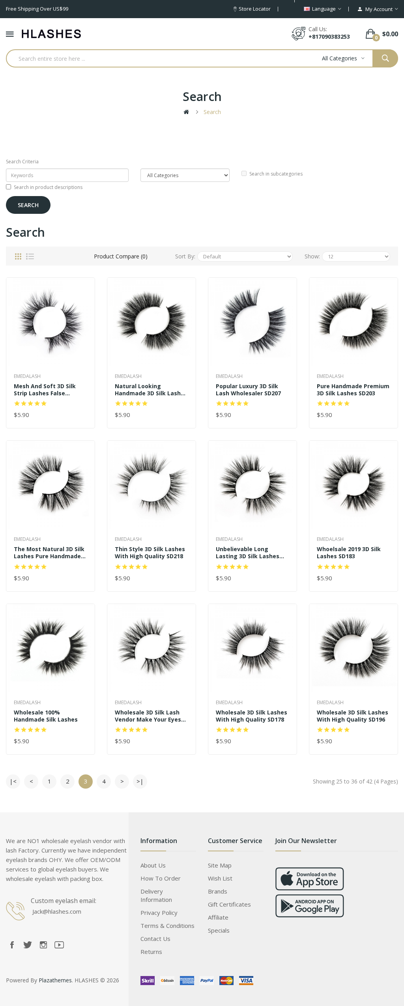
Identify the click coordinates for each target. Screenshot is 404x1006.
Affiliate (218, 917)
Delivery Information (156, 895)
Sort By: (185, 256)
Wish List (220, 878)
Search (212, 112)
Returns (151, 952)
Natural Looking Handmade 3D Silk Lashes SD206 (151, 390)
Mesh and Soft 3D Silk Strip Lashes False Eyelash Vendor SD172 (45, 390)
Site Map (220, 865)
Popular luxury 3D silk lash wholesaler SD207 (248, 390)
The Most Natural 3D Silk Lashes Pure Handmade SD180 (49, 553)
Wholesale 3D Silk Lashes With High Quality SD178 (251, 716)
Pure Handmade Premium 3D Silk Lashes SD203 (353, 390)
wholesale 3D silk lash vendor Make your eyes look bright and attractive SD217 (148, 716)
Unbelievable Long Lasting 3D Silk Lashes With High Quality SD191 (250, 553)
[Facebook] (12, 945)
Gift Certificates (229, 904)
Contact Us (155, 938)
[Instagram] (43, 945)
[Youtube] (59, 945)
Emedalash (27, 376)
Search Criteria (22, 161)
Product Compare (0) (121, 256)
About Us (153, 865)
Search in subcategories (276, 173)
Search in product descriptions (48, 187)
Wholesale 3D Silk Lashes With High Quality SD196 (352, 716)
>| (140, 781)
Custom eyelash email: (63, 900)
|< (13, 781)
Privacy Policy (159, 912)
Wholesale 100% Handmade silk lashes (46, 716)
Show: (312, 256)
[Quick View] (50, 322)
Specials (219, 930)
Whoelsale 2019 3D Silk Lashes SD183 (349, 553)
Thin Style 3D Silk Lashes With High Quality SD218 (150, 553)
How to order (160, 878)
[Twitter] (28, 945)
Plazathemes (55, 980)
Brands (217, 891)
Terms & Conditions (167, 925)
